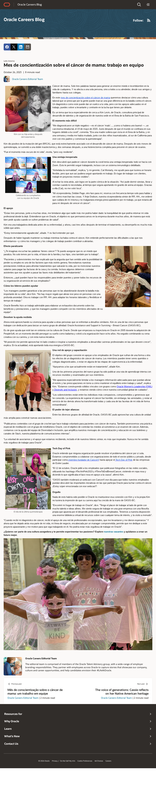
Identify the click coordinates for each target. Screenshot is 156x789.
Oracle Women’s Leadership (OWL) (134, 386)
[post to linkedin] (20, 47)
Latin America (9, 61)
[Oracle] (7, 5)
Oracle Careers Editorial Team (27, 79)
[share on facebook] (7, 47)
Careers (108, 761)
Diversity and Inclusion (65, 390)
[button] (139, 5)
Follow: (138, 20)
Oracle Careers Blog (30, 4)
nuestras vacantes (113, 531)
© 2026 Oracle (44, 761)
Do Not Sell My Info (67, 761)
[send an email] (27, 47)
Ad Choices (99, 761)
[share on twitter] (14, 47)
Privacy (55, 761)
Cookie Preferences (84, 761)
